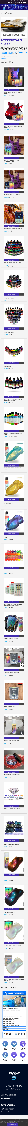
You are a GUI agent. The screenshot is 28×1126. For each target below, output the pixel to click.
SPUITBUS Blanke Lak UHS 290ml (11, 638)
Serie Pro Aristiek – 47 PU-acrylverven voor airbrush (12, 263)
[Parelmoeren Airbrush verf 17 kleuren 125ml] (14, 452)
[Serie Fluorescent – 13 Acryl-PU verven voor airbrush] (14, 350)
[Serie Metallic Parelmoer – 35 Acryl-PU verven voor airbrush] (14, 281)
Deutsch (11, 0)
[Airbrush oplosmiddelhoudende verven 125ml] (14, 418)
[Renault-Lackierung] (4, 1034)
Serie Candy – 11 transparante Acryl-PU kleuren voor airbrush (13, 400)
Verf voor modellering (9, 1021)
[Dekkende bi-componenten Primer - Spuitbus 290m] (14, 725)
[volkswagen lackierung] (22, 1034)
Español (19, 0)
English (7, 0)
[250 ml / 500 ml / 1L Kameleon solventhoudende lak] (14, 896)
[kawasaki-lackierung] (24, 1034)
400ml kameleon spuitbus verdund (12, 877)
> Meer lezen (4, 58)
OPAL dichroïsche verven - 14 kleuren (12, 945)
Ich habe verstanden (13, 1124)
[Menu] (26, 6)
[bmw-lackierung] (10, 1034)
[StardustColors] (4, 7)
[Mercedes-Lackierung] (13, 1034)
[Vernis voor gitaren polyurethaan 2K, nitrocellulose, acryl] (14, 213)
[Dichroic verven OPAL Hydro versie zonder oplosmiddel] (14, 964)
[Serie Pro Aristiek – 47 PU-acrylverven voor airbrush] (14, 247)
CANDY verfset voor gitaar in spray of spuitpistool (13, 93)
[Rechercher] (9, 7)
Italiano (15, 0)
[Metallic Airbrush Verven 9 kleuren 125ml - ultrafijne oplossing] (14, 486)
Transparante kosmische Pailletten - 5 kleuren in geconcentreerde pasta (13, 843)
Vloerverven (6, 1029)
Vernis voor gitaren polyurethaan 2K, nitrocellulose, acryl (13, 229)
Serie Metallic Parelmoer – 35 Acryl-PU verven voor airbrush (13, 297)
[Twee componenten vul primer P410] (14, 657)
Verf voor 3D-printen (8, 1023)
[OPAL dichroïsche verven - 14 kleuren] (14, 930)
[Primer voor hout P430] (14, 691)
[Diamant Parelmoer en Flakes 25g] (14, 793)
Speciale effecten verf (8, 1013)
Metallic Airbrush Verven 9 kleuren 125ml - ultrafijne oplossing (14, 502)
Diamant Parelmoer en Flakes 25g (12, 808)
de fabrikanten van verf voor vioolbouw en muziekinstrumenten (14, 52)
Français (3, 0)
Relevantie (4, 62)
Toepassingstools (7, 1015)
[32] (22, 7)
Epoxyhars (6, 1027)
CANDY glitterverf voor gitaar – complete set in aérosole (11, 161)
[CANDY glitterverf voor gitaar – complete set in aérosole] (14, 145)
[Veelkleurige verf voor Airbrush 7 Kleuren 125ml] (14, 520)
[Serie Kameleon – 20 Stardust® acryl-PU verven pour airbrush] (14, 315)
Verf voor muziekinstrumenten (11, 1025)
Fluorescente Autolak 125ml (11, 570)
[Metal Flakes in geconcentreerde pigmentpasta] (14, 759)
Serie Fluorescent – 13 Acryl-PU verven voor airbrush (13, 365)
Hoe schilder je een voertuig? (10, 1008)
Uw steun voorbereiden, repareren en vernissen (12, 1011)
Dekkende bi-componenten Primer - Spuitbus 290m (12, 741)
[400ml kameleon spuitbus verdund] (14, 862)
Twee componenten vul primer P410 (12, 672)
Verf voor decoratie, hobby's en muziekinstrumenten (11, 1019)
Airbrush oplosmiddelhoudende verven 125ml (13, 434)
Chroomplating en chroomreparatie (12, 1016)
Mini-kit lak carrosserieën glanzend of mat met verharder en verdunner (13, 605)
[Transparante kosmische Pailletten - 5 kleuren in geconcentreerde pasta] (14, 827)
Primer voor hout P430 (9, 706)
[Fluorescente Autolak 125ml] (14, 555)
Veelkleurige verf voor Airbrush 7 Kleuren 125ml (13, 536)
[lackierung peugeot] (19, 1034)
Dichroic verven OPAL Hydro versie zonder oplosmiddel (14, 980)
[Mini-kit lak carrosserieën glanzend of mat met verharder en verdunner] (14, 589)
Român (23, 0)
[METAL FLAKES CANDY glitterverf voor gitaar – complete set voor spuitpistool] (14, 179)
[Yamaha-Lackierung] (16, 1034)
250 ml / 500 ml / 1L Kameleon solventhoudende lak (10, 912)
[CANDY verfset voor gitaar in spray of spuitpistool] (14, 77)
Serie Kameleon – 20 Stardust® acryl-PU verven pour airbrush (13, 331)
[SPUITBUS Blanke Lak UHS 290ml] (14, 623)
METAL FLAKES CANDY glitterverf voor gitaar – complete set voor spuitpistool (13, 195)
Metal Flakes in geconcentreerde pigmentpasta (12, 775)
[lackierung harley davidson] (7, 1034)
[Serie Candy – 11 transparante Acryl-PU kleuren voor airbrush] (14, 384)
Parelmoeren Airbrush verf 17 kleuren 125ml (12, 468)
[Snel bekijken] (21, 90)
